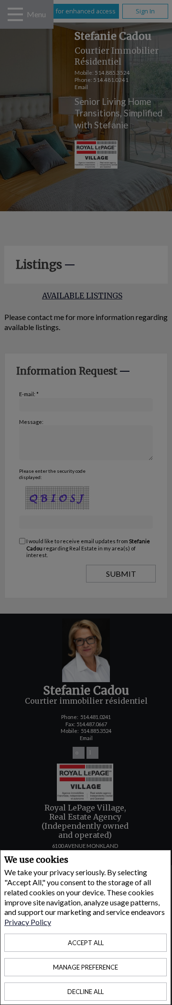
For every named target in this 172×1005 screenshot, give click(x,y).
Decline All (85, 991)
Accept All (86, 943)
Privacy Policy (27, 921)
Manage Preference (85, 967)
